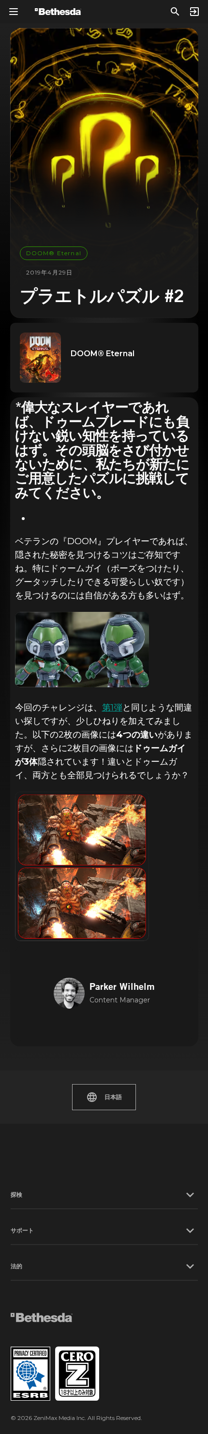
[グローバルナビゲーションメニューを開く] (13, 11)
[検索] (175, 11)
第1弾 (112, 707)
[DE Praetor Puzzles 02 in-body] (82, 866)
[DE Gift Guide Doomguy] (82, 649)
